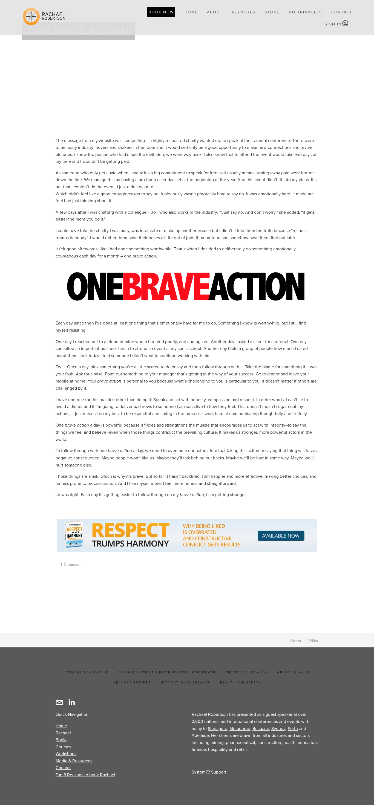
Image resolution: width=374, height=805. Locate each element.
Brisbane (260, 728)
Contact (63, 768)
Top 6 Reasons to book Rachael (85, 775)
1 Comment (69, 564)
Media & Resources (74, 761)
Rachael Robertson (70, 73)
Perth (293, 728)
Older (313, 640)
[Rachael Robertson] (71, 702)
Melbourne (239, 728)
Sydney (278, 728)
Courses (63, 747)
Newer (295, 640)
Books (61, 740)
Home (61, 726)
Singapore (217, 728)
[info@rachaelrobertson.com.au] (59, 702)
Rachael (63, 733)
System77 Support (209, 772)
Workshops (66, 754)
